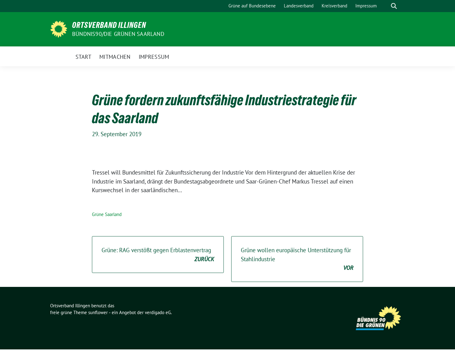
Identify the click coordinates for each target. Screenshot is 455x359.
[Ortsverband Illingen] (58, 28)
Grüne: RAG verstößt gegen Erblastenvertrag (158, 254)
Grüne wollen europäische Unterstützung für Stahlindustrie (297, 258)
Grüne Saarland (107, 214)
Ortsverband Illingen (109, 25)
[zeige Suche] (394, 6)
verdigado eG (158, 312)
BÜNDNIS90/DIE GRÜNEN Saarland (118, 33)
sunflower (98, 312)
